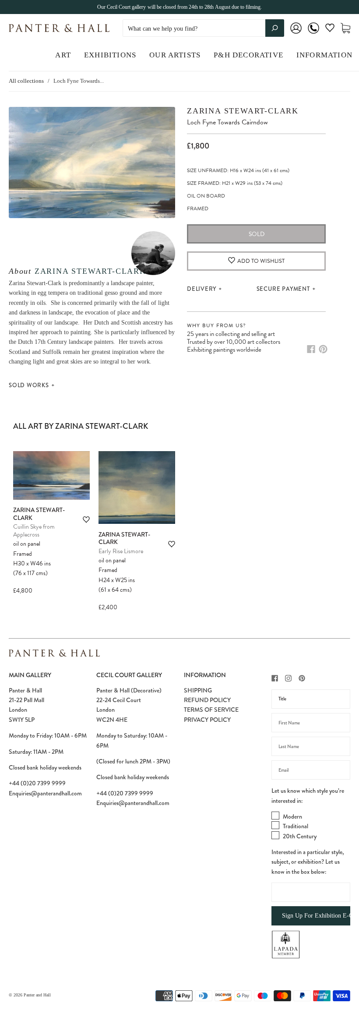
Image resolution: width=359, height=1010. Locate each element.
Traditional (295, 826)
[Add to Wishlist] (86, 519)
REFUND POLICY (207, 700)
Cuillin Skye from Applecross (34, 530)
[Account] (296, 33)
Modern (292, 816)
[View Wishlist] (329, 29)
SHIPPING (198, 690)
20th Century (300, 836)
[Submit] (274, 28)
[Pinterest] (323, 349)
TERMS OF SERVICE (211, 709)
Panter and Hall (37, 994)
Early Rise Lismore (121, 551)
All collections (26, 81)
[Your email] (310, 770)
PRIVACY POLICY (207, 719)
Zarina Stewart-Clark (90, 271)
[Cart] (345, 28)
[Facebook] (311, 349)
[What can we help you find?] (203, 28)
